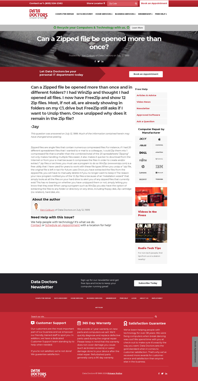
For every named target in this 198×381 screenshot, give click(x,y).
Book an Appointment (154, 3)
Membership (145, 14)
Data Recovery (85, 14)
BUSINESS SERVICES (94, 298)
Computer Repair (64, 14)
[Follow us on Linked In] (102, 61)
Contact (36, 225)
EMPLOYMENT (157, 298)
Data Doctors (38, 373)
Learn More (137, 28)
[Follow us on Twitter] (98, 61)
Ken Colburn (88, 55)
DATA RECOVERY (60, 298)
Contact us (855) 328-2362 (46, 3)
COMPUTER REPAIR (43, 298)
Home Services (104, 14)
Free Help (161, 14)
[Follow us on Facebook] (95, 61)
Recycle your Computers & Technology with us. (99, 27)
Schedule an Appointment (62, 225)
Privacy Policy (115, 373)
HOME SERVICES (77, 298)
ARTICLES (99, 307)
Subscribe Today (148, 283)
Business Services (125, 14)
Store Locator (95, 3)
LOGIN (133, 298)
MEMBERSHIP (111, 298)
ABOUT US (144, 298)
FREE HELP (124, 298)
